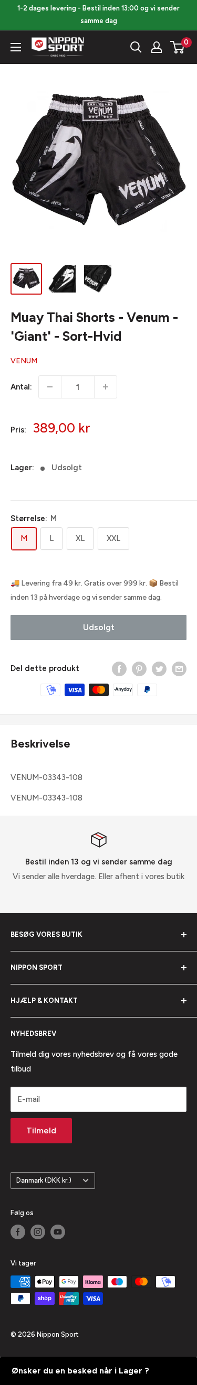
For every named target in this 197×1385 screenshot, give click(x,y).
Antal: (21, 387)
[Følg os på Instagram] (37, 1232)
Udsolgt (99, 627)
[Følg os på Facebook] (18, 1232)
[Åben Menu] (16, 47)
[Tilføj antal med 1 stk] (106, 387)
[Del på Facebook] (119, 668)
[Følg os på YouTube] (57, 1232)
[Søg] (136, 47)
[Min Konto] (156, 47)
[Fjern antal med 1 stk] (50, 387)
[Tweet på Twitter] (159, 668)
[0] (177, 47)
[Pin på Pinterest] (139, 668)
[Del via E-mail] (179, 668)
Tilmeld (41, 1130)
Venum (24, 360)
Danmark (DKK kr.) (43, 1180)
